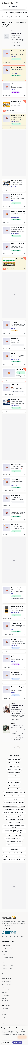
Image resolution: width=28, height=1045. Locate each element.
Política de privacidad (7, 965)
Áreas (3, 1019)
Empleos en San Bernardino (14, 769)
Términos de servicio (7, 957)
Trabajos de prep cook (14, 822)
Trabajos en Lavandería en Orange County (14, 852)
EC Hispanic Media (6, 981)
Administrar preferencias (9, 1039)
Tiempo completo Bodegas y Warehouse (14, 792)
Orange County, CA (12, 17)
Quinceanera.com (6, 984)
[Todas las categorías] (17, 2)
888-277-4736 (8, 928)
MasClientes (5, 992)
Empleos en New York (14, 788)
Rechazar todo (6, 1042)
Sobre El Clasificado (7, 949)
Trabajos (4, 954)
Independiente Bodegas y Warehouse (14, 802)
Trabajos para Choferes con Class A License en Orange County (14, 831)
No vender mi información (8, 973)
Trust (3, 960)
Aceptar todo (17, 1042)
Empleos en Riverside (14, 772)
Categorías (4, 1017)
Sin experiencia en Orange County (14, 809)
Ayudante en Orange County (14, 835)
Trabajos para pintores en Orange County (14, 859)
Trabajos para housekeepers (14, 841)
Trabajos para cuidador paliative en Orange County (14, 848)
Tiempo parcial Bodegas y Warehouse (14, 795)
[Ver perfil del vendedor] (4, 479)
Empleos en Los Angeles (14, 759)
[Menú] (23, 2)
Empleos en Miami (14, 763)
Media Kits (4, 951)
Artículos (4, 1014)
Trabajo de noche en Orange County (14, 819)
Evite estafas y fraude (7, 962)
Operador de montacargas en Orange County (14, 826)
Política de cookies (7, 968)
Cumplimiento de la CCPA (8, 971)
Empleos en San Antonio (14, 782)
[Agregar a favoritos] (24, 62)
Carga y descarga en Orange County (14, 816)
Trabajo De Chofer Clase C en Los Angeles (14, 812)
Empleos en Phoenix (14, 775)
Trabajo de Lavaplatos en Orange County (14, 856)
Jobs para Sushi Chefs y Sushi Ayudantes (14, 806)
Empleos (23, 17)
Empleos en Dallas (14, 785)
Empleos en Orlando (14, 779)
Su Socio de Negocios (7, 989)
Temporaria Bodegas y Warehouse (14, 799)
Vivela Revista (5, 1001)
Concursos (4, 1011)
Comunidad (5, 1008)
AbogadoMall (5, 995)
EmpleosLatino (5, 987)
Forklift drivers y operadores (14, 844)
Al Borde (4, 998)
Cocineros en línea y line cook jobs (14, 838)
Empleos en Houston (14, 766)
